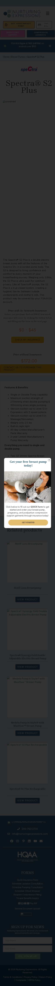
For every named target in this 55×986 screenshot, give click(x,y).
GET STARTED (28, 523)
